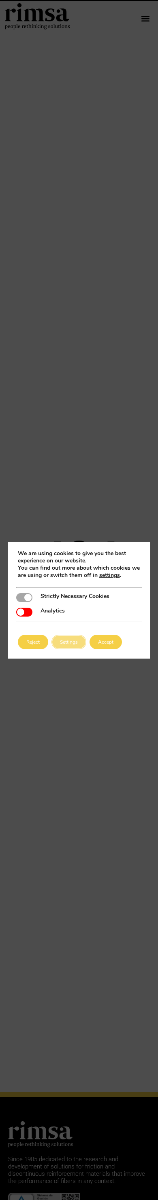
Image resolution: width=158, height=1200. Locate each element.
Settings (69, 642)
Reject (33, 642)
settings (109, 575)
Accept (105, 642)
